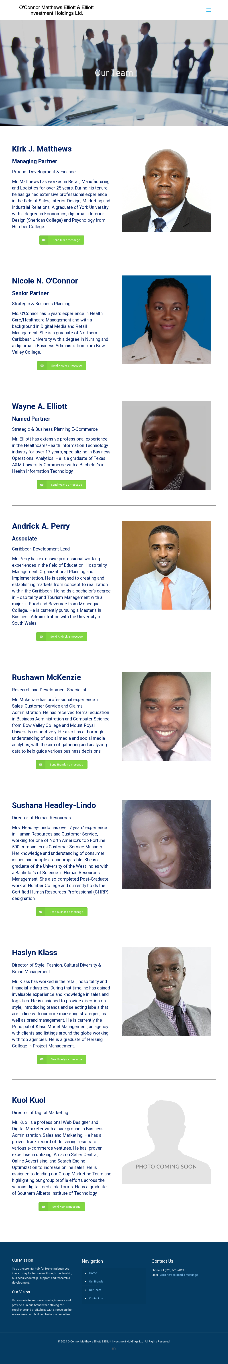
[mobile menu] (209, 10)
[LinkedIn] (114, 1348)
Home (93, 1273)
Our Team (95, 1290)
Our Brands (96, 1281)
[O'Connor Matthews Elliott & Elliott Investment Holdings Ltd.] (56, 10)
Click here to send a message (179, 1274)
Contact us (96, 1298)
